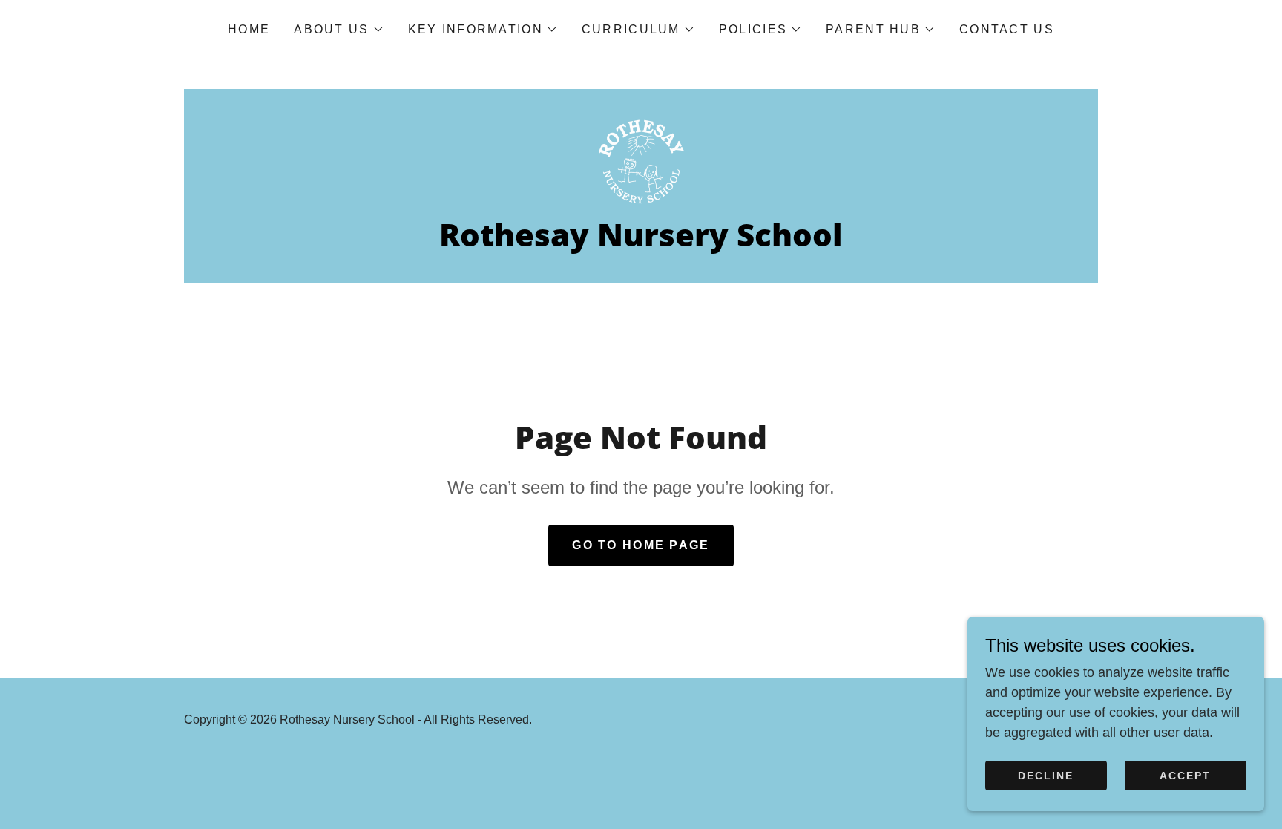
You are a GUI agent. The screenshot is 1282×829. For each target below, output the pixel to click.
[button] (339, 30)
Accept (1185, 776)
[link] (641, 160)
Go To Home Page (640, 545)
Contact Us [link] (1006, 29)
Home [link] (249, 29)
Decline (1046, 776)
